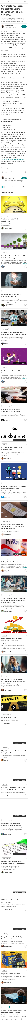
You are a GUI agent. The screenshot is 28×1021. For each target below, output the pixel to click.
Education (5, 784)
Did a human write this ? (9, 717)
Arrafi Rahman (7, 795)
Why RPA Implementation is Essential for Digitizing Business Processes (13, 752)
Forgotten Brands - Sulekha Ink (11, 974)
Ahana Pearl (7, 497)
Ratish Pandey (7, 267)
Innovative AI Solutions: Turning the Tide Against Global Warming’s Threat (13, 789)
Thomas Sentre (8, 909)
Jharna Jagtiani (8, 228)
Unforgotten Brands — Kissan (11, 562)
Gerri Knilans (7, 690)
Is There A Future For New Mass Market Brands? (11, 448)
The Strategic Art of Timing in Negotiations (11, 220)
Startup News (7, 534)
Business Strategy (7, 406)
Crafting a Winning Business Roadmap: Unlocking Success (11, 824)
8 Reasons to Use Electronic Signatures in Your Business (10, 410)
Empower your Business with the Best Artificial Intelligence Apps (13, 487)
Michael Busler (8, 651)
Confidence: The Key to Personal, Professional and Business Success (13, 680)
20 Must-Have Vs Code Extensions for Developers (12, 901)
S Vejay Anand (7, 458)
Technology (5, 168)
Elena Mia (6, 760)
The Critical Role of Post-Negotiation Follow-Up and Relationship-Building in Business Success (13, 600)
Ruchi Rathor (7, 723)
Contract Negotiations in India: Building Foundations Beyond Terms (13, 862)
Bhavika (6, 343)
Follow (24, 26)
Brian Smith (7, 420)
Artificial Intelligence (7, 714)
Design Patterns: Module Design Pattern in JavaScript (11, 938)
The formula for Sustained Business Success (13, 372)
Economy (5, 635)
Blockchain (13, 168)
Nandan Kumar (8, 946)
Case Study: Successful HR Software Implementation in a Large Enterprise (13, 333)
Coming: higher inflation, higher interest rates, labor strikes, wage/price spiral (11, 641)
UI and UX (5, 933)
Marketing (5, 676)
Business (21, 168)
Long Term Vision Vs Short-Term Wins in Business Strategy (14, 257)
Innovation (5, 291)
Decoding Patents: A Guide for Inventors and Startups (11, 295)
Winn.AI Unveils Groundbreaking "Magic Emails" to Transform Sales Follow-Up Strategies (12, 526)
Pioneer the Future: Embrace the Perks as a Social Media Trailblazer (13, 1011)
